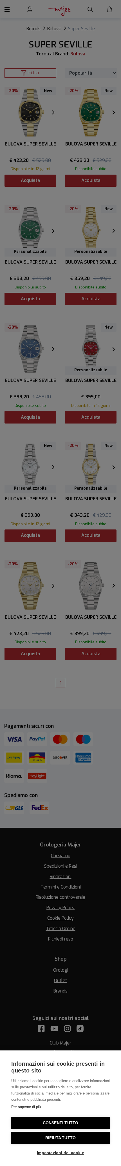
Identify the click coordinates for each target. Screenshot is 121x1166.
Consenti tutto (61, 1123)
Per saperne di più (26, 1107)
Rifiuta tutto (60, 1138)
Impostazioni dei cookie (60, 1153)
